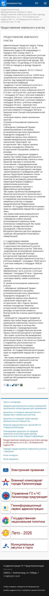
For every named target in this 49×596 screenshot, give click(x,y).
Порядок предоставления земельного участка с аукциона (24, 450)
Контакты (7, 569)
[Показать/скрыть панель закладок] (4, 385)
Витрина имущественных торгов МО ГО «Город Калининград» (22, 426)
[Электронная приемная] (24, 470)
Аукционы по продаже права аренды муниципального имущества (20, 419)
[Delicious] (13, 385)
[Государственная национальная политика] (24, 520)
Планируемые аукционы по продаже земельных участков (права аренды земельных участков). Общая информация (23, 433)
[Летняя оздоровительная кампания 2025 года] (24, 533)
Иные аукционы (10, 459)
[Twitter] (10, 385)
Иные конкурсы (10, 455)
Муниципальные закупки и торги (16, 12)
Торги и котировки (12, 402)
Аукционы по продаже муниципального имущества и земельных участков (22, 413)
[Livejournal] (19, 385)
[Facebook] (8, 385)
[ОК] (11, 583)
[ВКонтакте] (16, 385)
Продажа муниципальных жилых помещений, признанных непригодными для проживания (24, 407)
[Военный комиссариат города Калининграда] (24, 482)
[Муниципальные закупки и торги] (24, 546)
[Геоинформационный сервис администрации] (24, 508)
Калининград (13, 3)
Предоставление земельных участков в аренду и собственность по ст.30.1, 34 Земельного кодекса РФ (25, 442)
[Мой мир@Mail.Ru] (21, 385)
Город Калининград (10, 9)
